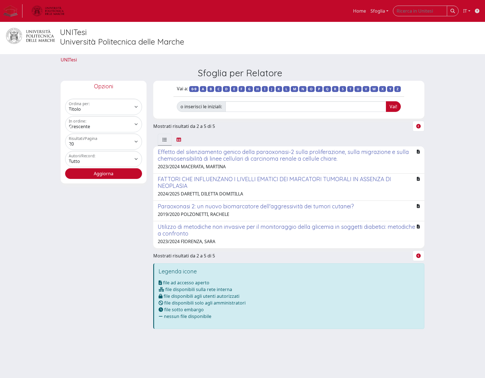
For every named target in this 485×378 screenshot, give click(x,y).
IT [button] (465, 11)
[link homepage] (12, 11)
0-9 (193, 89)
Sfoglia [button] (377, 11)
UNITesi (69, 60)
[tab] (165, 140)
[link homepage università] (48, 11)
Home (359, 11)
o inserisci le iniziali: (201, 106)
